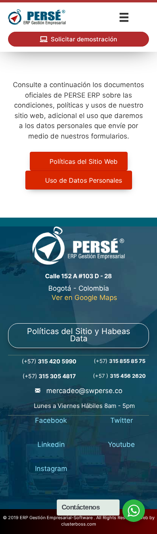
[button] (78, 39)
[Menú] (124, 17)
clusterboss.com (78, 524)
